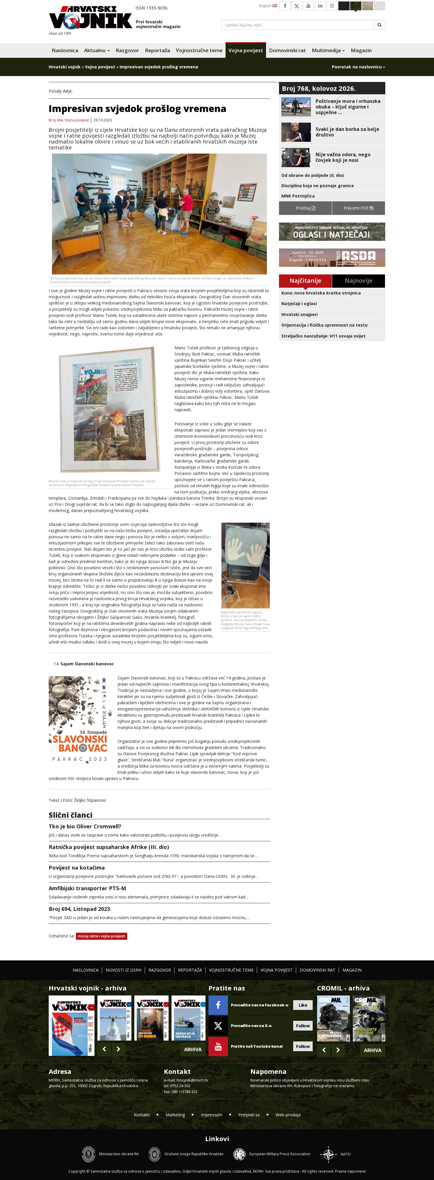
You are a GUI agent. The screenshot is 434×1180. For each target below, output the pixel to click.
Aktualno (95, 50)
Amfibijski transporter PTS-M (87, 888)
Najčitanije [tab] (305, 280)
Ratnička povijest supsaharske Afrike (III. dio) (109, 847)
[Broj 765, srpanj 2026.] (151, 1018)
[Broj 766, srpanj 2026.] (114, 1018)
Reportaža (157, 50)
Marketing (175, 1115)
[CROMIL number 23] (333, 1018)
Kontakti (142, 1115)
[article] (332, 106)
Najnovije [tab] (358, 280)
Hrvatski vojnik (65, 67)
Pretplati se (249, 1115)
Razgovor (127, 50)
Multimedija (327, 50)
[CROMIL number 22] (369, 1018)
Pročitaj (304, 208)
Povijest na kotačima (77, 867)
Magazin (361, 50)
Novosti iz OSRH (123, 970)
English (265, 5)
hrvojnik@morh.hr (192, 1080)
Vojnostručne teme (199, 50)
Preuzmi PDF (357, 208)
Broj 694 (56, 120)
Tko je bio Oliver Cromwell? (85, 826)
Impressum (211, 1115)
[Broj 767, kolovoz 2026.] (71, 1025)
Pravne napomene (350, 1171)
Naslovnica (65, 50)
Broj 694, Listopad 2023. (80, 908)
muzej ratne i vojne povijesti (101, 936)
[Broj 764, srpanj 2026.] (188, 1018)
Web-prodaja (288, 1115)
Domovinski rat (287, 50)
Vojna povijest (246, 50)
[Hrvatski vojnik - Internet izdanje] (119, 18)
